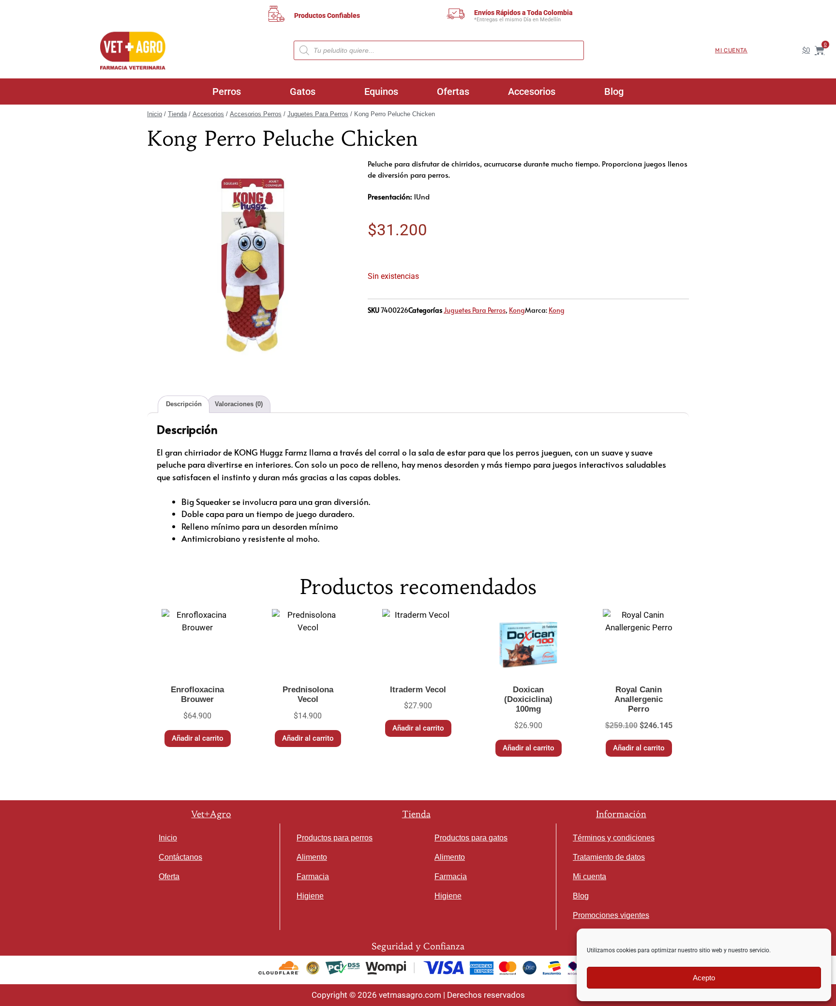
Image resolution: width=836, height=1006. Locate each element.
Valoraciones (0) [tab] (239, 404)
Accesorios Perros (256, 114)
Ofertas (453, 91)
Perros (226, 91)
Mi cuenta (731, 50)
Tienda (177, 114)
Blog (614, 91)
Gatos (302, 91)
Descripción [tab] (184, 404)
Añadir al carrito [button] (198, 738)
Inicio (154, 114)
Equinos (381, 91)
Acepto (704, 978)
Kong (517, 310)
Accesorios (531, 91)
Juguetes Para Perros (317, 114)
